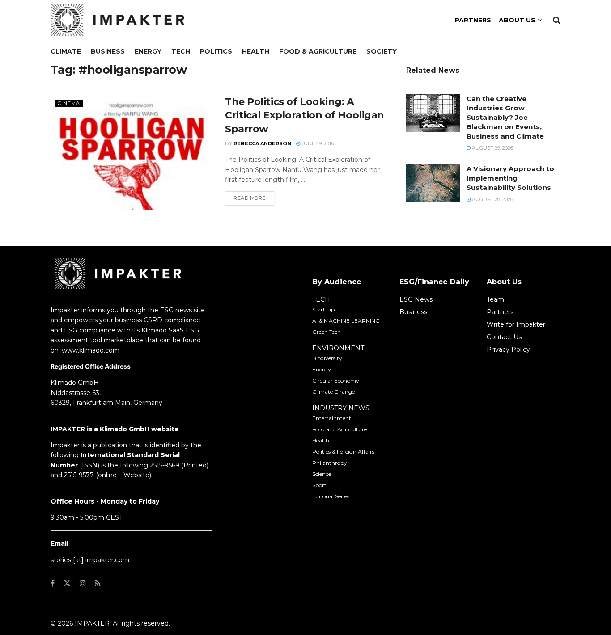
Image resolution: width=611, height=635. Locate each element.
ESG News (416, 299)
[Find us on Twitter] (67, 583)
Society (381, 51)
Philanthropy (329, 462)
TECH (321, 299)
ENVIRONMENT (338, 348)
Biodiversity (327, 358)
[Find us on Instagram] (83, 583)
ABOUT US (517, 20)
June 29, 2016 (317, 143)
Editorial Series (330, 496)
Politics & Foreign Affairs (343, 451)
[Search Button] (556, 20)
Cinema (69, 103)
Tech (180, 51)
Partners (500, 312)
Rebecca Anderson (262, 143)
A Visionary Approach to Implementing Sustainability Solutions (510, 178)
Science (321, 474)
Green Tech (326, 331)
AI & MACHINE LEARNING (346, 320)
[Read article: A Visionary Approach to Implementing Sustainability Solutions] (433, 183)
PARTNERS (473, 20)
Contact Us (504, 337)
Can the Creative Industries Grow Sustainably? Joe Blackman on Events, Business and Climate (505, 117)
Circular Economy (335, 380)
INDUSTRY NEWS (340, 408)
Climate (66, 51)
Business (108, 51)
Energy (148, 51)
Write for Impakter (516, 324)
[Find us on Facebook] (53, 583)
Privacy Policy (508, 349)
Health (255, 51)
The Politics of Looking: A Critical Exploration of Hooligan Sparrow (304, 115)
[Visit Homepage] (118, 20)
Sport (319, 485)
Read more (253, 197)
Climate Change (333, 391)
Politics (216, 51)
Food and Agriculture (339, 429)
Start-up (323, 309)
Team (495, 299)
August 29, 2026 (492, 148)
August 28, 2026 (492, 199)
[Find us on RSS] (98, 583)
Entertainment (331, 418)
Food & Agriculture (317, 51)
